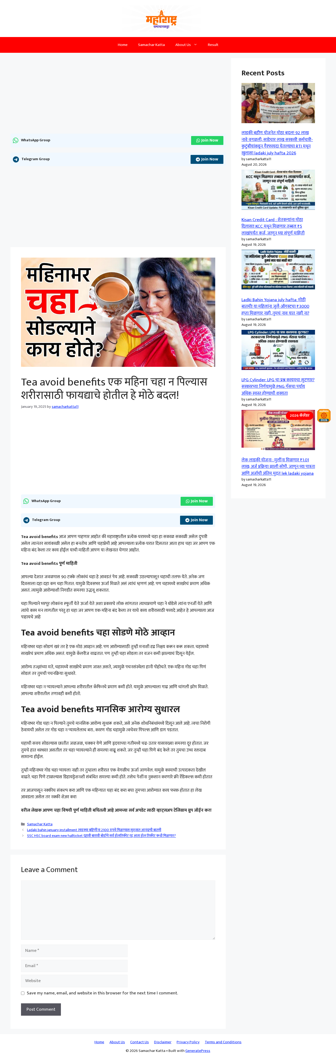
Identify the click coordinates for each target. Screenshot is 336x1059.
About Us (183, 44)
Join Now (209, 140)
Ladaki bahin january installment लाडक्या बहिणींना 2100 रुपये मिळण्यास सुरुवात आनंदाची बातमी (94, 830)
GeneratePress (197, 1050)
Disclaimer (162, 1042)
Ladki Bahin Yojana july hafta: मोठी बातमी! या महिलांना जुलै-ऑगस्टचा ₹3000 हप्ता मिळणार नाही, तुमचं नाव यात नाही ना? (275, 306)
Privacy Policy (188, 1042)
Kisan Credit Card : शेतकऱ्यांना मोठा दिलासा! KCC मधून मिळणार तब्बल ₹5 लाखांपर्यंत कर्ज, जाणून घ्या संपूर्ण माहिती (273, 226)
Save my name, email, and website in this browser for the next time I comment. (102, 993)
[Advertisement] (118, 95)
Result (213, 44)
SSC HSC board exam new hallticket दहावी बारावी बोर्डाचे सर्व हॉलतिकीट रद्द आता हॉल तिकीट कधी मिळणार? (101, 836)
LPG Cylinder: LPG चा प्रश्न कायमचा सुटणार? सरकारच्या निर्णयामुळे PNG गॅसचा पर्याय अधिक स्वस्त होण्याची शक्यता (278, 386)
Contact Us (139, 1042)
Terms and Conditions (223, 1042)
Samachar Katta (151, 44)
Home (123, 44)
